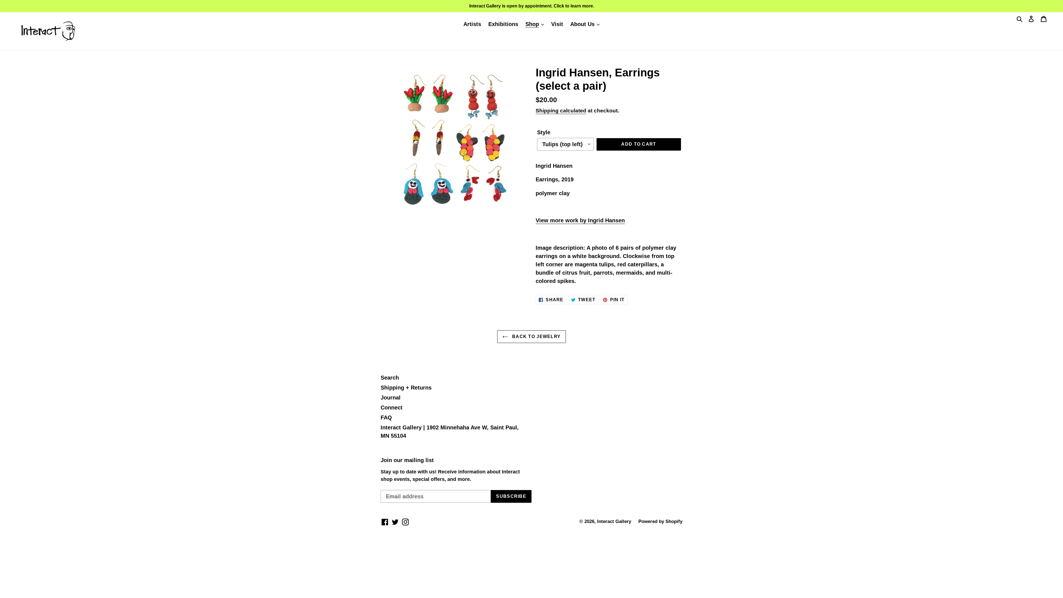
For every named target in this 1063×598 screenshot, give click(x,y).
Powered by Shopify (660, 521)
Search (390, 378)
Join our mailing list (407, 460)
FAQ (386, 417)
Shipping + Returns (406, 388)
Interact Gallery (614, 521)
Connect (392, 407)
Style (543, 132)
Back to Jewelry (536, 336)
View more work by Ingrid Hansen (580, 220)
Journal (391, 398)
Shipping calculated (561, 111)
